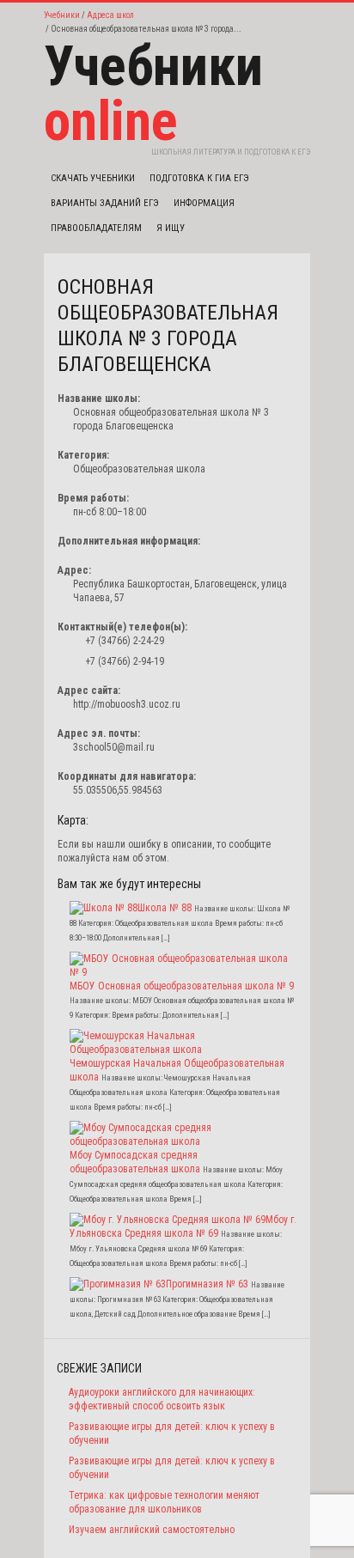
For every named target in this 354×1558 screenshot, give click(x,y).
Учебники (62, 15)
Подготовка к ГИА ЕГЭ (199, 178)
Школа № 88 (164, 908)
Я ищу (170, 228)
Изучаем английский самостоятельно (152, 1530)
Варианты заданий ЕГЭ (105, 203)
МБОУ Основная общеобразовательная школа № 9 (182, 986)
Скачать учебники (93, 178)
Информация (204, 203)
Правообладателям (96, 228)
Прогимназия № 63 (207, 1284)
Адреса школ (110, 15)
